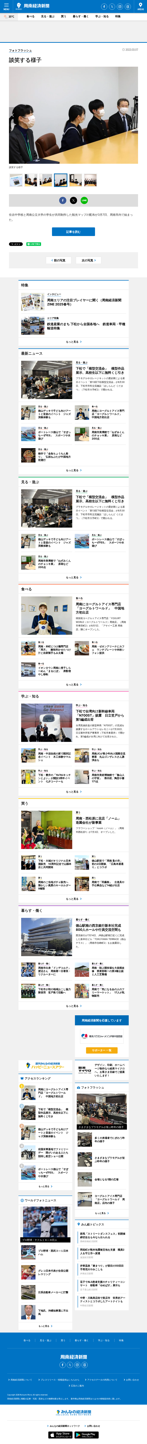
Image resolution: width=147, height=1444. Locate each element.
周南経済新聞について (21, 1379)
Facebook (104, 7)
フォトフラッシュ (20, 50)
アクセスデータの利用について (102, 1379)
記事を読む (73, 232)
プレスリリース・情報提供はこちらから (60, 1379)
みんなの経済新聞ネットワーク (73, 1412)
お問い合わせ (132, 1379)
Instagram (120, 7)
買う (63, 16)
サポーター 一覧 (102, 1050)
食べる (31, 16)
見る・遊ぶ (47, 16)
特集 (118, 16)
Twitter (112, 7)
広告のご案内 (77, 1385)
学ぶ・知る (102, 16)
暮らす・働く (81, 16)
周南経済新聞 (32, 6)
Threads (128, 7)
